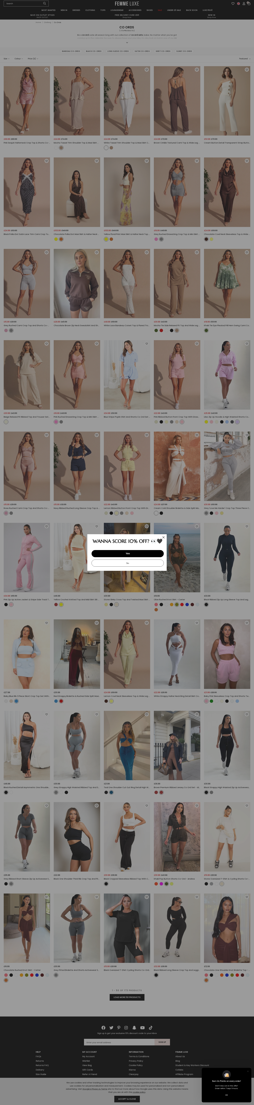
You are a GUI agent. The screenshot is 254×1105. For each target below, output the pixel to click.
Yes (128, 553)
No (127, 563)
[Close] (163, 537)
